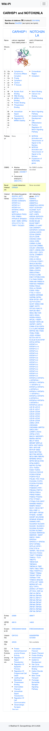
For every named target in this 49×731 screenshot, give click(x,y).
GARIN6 (32, 297)
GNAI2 (37, 304)
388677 (32, 615)
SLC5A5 (32, 530)
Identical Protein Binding (37, 667)
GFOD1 (36, 299)
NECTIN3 (32, 454)
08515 (14, 622)
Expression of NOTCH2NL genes (37, 160)
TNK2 (37, 568)
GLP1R (32, 301)
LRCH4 (38, 432)
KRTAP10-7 (16, 205)
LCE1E (31, 409)
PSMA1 (38, 494)
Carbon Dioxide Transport (37, 672)
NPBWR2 (32, 458)
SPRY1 (38, 546)
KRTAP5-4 (33, 396)
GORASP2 (22, 201)
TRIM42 (38, 573)
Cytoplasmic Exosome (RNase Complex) (20, 73)
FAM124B (33, 281)
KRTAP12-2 (33, 364)
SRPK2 (24, 221)
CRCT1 (32, 250)
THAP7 (32, 555)
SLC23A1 (32, 526)
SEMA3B (32, 519)
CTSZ (36, 257)
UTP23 (31, 582)
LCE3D (31, 418)
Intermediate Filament (18, 688)
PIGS (42, 479)
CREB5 (38, 250)
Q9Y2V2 (15, 635)
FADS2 (40, 279)
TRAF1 (14, 225)
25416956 (35, 20)
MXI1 (31, 447)
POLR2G (39, 483)
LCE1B (31, 407)
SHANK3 (32, 521)
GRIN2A (15, 187)
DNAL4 (32, 270)
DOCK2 (38, 270)
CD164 (31, 234)
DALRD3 (38, 263)
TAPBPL (32, 550)
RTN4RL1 (32, 515)
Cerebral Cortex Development (37, 117)
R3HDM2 (32, 503)
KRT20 (31, 342)
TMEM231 (33, 564)
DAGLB (32, 263)
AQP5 (36, 214)
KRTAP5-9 (34, 398)
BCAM (31, 221)
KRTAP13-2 (33, 371)
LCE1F (37, 409)
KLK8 (38, 340)
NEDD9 (39, 454)
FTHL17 (32, 292)
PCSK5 (32, 474)
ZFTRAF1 (39, 589)
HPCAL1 (32, 319)
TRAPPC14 (38, 571)
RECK (37, 508)
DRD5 (31, 272)
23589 (14, 615)
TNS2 (31, 571)
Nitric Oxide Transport (36, 676)
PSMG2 (32, 497)
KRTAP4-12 (36, 384)
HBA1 (38, 310)
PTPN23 (32, 501)
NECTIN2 (37, 452)
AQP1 (31, 214)
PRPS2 (32, 492)
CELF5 (31, 236)
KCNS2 (37, 335)
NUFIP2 (32, 465)
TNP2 (41, 568)
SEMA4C (40, 519)
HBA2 (31, 313)
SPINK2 (37, 544)
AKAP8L (15, 196)
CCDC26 (41, 230)
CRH (42, 250)
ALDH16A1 (38, 207)
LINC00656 (33, 427)
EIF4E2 (32, 275)
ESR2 (42, 277)
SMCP (40, 535)
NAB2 (38, 449)
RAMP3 (32, 506)
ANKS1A (37, 212)
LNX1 (36, 429)
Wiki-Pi (6, 3)
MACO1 (32, 436)
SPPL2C (32, 546)
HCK (39, 313)
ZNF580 (32, 604)
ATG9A (32, 218)
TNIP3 (31, 568)
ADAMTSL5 (33, 205)
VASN (41, 582)
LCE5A (37, 420)
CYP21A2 (33, 261)
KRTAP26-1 (35, 380)
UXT (36, 582)
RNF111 (37, 510)
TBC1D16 (32, 553)
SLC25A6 (32, 528)
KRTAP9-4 (34, 402)
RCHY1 (32, 508)
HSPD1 (39, 324)
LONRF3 (32, 432)
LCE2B (37, 411)
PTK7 (31, 499)
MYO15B (37, 447)
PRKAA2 (32, 490)
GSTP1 (37, 306)
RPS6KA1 (23, 218)
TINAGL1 (32, 557)
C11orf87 (39, 225)
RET (42, 508)
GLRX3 (37, 301)
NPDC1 (39, 458)
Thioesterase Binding (18, 683)
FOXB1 (32, 290)
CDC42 (14, 198)
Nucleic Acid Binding (18, 92)
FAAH (35, 279)
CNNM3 (40, 245)
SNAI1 (38, 537)
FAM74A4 (33, 284)
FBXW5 (38, 288)
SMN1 (19, 221)
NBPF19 (15, 212)
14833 (31, 622)
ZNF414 (32, 598)
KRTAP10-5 (33, 353)
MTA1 (31, 445)
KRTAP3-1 (33, 382)
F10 (30, 279)
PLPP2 (39, 481)
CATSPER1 (33, 230)
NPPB (31, 461)
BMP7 (37, 223)
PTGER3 (39, 497)
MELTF (32, 441)
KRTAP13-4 (33, 375)
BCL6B (37, 221)
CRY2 (31, 252)
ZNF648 (38, 607)
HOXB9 (32, 317)
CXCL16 (32, 259)
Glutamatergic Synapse (19, 705)
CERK (37, 236)
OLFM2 (38, 465)
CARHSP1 (19, 31)
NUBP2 (36, 463)
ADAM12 (32, 198)
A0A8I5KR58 (34, 635)
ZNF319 (32, 593)
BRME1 (32, 225)
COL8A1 (32, 248)
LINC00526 (33, 425)
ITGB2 (41, 331)
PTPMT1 (37, 499)
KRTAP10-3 (16, 203)
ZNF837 (38, 611)
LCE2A (31, 411)
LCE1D (37, 407)
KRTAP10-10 (34, 346)
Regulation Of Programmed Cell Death (20, 673)
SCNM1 (40, 515)
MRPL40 (39, 443)
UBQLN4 (39, 580)
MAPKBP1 (40, 436)
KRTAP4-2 (33, 387)
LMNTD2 (41, 427)
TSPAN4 (32, 577)
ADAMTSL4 (33, 203)
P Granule (17, 85)
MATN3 (38, 438)
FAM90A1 (40, 284)
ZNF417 (38, 598)
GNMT (31, 306)
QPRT (42, 501)
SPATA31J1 (33, 541)
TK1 (22, 223)
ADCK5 (41, 205)
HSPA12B (39, 322)
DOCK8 (14, 201)
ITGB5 (37, 333)
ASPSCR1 (39, 216)
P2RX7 (32, 470)
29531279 (17, 181)
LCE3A (31, 416)
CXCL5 (38, 259)
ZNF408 (38, 595)
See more (15, 709)
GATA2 (38, 297)
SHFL (38, 521)
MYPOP (32, 449)
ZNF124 (40, 591)
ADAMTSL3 (33, 201)
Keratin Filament (38, 653)
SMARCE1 (33, 535)
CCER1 (39, 232)
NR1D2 (37, 461)
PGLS (37, 476)
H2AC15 (39, 308)
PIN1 (13, 216)
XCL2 (31, 586)
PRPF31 (39, 490)
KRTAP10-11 (34, 349)
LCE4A (31, 420)
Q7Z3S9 (32, 637)
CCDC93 (32, 232)
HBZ (35, 313)
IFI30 (37, 326)
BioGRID (18, 23)
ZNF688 (38, 609)
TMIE (40, 566)
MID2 (22, 209)
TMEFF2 (32, 559)
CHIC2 (31, 241)
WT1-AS (38, 584)
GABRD (32, 295)
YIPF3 (36, 586)
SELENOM (40, 517)
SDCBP (32, 517)
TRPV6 (38, 575)
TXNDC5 (32, 580)
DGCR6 (36, 266)
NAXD (31, 452)
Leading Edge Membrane (19, 679)
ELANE (38, 275)
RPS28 (40, 512)
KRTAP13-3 (33, 373)
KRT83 (37, 342)
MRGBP (32, 443)
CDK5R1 (38, 234)
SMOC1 (32, 537)
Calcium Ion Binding (36, 94)
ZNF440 (38, 600)
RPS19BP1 (33, 512)
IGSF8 (41, 326)
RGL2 (31, 510)
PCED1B (39, 472)
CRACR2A (40, 248)
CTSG (31, 257)
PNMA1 (19, 216)
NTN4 (31, 463)
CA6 (31, 227)
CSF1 (36, 252)
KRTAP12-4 (33, 369)
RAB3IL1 (39, 503)
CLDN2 (38, 243)
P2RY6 (37, 470)
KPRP (42, 340)
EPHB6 (37, 277)
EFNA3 (36, 272)
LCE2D (37, 414)
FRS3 (37, 290)
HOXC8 (38, 317)
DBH (31, 266)
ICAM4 (31, 326)
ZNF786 (32, 611)
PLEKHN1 (33, 481)
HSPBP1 (32, 324)
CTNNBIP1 (39, 254)
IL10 (31, 328)
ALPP (31, 212)
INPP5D (32, 331)
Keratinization (37, 657)
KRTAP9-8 (33, 405)
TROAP (32, 575)
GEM (31, 299)
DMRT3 (38, 268)
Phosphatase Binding (19, 106)
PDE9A (38, 474)
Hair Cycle (35, 664)
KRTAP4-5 (34, 389)
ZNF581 (38, 604)
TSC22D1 (20, 225)
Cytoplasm (18, 80)
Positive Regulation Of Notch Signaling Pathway (37, 128)
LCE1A (40, 405)
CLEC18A (33, 245)
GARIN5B (39, 295)
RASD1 (38, 506)
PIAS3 (24, 214)
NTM (42, 461)
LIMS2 (31, 423)
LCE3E (37, 418)
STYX (18, 223)
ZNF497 (38, 602)
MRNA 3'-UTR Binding (19, 99)
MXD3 (40, 445)
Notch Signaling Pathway (37, 112)
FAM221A (40, 281)
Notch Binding (37, 91)
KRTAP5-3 (35, 393)
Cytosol (17, 82)
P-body (16, 78)
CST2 (41, 252)
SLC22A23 (33, 524)
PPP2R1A (15, 218)
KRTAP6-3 (15, 209)
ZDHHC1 (32, 589)
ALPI (39, 209)
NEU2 (31, 456)
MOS (37, 441)
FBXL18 (32, 288)
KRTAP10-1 (33, 344)
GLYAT (31, 304)
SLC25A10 (40, 526)
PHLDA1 (32, 479)
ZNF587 (32, 607)
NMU (36, 456)
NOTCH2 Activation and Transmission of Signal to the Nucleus (37, 140)
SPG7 (31, 544)
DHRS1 (32, 268)
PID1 (38, 479)
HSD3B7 (32, 322)
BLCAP (32, 223)
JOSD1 (32, 335)
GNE (42, 304)
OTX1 (31, 467)
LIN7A (37, 423)
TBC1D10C (40, 550)
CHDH (38, 239)
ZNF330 (32, 595)
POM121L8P (34, 485)
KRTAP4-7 (33, 391)
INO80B (41, 328)
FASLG (37, 286)
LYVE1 (37, 434)
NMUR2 (41, 456)
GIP (41, 299)
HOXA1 (37, 315)
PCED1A (32, 472)
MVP (36, 445)
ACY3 (37, 196)
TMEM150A (33, 562)
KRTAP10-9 (33, 360)
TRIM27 (32, 573)
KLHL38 (32, 340)
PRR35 (32, 494)
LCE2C (31, 414)
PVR (37, 501)
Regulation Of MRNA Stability (19, 119)
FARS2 (32, 286)
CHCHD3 (32, 239)
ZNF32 (38, 593)
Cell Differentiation (37, 121)
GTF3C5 (32, 308)
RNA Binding (18, 96)
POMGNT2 (33, 488)
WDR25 (32, 584)
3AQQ (14, 642)
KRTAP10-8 (16, 207)
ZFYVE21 (33, 591)
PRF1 (40, 488)
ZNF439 (32, 600)
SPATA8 (42, 541)
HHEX (31, 315)
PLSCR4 (32, 483)
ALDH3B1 (33, 209)
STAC (31, 548)
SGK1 (14, 221)
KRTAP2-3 (33, 378)
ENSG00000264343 (36, 629)
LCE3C (37, 416)
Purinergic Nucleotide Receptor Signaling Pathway (35, 684)
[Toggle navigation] (43, 3)
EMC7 (31, 277)
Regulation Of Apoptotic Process (19, 666)
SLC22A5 (41, 524)
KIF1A (38, 337)
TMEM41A (33, 566)
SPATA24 (32, 539)
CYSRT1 (20, 198)
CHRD (37, 241)
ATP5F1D (38, 218)
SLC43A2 (40, 528)
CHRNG (32, 243)
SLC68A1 (39, 530)
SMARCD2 (41, 532)
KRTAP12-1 (33, 362)
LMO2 (31, 429)
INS (37, 331)
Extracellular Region (36, 72)
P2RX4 (36, 467)
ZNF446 (32, 602)
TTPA (38, 577)
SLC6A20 (32, 532)
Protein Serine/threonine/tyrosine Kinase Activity (20, 651)
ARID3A (32, 216)
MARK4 (32, 438)
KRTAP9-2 (33, 400)
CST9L (31, 254)
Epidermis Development (36, 661)
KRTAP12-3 (33, 367)
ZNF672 (32, 609)
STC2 (14, 223)
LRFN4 (31, 434)
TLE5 (39, 557)
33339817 (23, 172)
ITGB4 (31, 333)
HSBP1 (39, 319)
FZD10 (38, 292)
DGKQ (41, 266)
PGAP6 (32, 476)
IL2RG (35, 328)
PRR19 (37, 492)
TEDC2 (39, 553)
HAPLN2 (32, 310)
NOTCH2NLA (37, 33)
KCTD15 (32, 337)
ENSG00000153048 (19, 629)
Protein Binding (19, 102)
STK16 (36, 548)
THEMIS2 (38, 555)
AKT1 (21, 196)
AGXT (31, 207)
